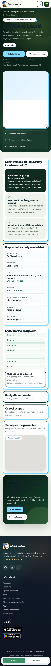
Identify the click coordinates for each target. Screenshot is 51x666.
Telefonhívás (14, 54)
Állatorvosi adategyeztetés (13, 602)
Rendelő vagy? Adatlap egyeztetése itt (22, 65)
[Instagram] (12, 567)
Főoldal (6, 12)
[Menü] (46, 4)
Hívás (14, 660)
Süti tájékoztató (37, 656)
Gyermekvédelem (15, 656)
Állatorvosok (29, 12)
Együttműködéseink (10, 591)
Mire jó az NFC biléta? (11, 598)
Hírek (5, 594)
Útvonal (37, 660)
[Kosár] (40, 4)
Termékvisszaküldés (11, 610)
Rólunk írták (7, 587)
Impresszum (26, 656)
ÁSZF (5, 606)
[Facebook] (5, 567)
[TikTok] (18, 567)
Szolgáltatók (16, 12)
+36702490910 (14, 290)
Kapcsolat (7, 583)
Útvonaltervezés (37, 54)
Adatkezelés (8, 614)
